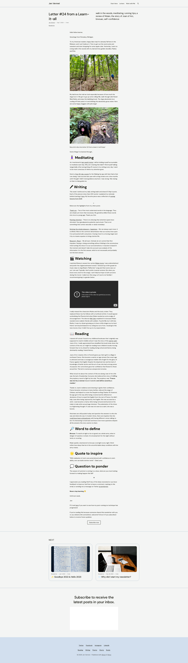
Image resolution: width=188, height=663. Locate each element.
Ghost (104, 655)
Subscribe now (94, 522)
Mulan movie (99, 263)
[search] (138, 3)
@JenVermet (103, 487)
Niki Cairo (93, 319)
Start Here (114, 3)
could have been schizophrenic (80, 418)
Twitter (81, 645)
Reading (80, 650)
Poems (95, 650)
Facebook (89, 645)
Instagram (98, 645)
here (83, 196)
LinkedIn (106, 645)
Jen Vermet (54, 3)
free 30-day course (82, 174)
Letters (121, 3)
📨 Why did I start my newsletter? (114, 577)
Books (108, 650)
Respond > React (75, 241)
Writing (87, 650)
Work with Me (130, 3)
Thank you (73, 210)
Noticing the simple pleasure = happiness (83, 229)
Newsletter (52, 25)
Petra (109, 655)
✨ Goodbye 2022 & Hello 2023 (66, 577)
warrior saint (113, 341)
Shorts (101, 650)
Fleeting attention (76, 220)
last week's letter (87, 162)
